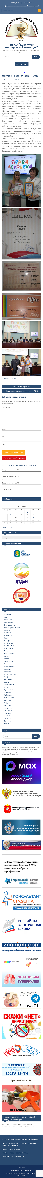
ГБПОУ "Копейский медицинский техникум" (21, 46)
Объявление (8, 661)
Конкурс (6, 378)
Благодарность (9, 625)
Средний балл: (7, 489)
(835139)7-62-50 (16, 3)
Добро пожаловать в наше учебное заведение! (22, 6)
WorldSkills (7, 615)
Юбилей (7, 724)
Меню (23, 64)
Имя (4, 429)
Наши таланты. (9, 653)
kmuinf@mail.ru (29, 3)
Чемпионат (8, 713)
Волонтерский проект (12, 628)
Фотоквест (8, 708)
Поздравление (9, 666)
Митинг (6, 651)
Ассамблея (8, 620)
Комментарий (7, 407)
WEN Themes (21, 1175)
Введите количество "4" (10, 476)
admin (17, 79)
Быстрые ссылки (8, 11)
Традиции (7, 692)
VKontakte (21, 1168)
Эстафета (7, 721)
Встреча (7, 630)
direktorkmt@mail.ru (21, 1153)
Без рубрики (8, 622)
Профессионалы (10, 674)
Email (4, 437)
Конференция (9, 643)
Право (14, 378)
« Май (4, 527)
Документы (8, 635)
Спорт (6, 687)
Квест (6, 638)
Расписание (8, 679)
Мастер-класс (9, 646)
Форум (6, 703)
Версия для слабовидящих (14, 458)
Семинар (7, 682)
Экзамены (7, 716)
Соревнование (9, 685)
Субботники (8, 690)
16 (33, 517)
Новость (7, 659)
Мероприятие (9, 648)
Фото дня (7, 705)
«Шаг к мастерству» (21, 386)
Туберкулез (8, 695)
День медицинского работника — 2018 (21, 391)
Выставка (7, 633)
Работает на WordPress (13, 1173)
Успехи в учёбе (9, 698)
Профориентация (10, 677)
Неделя (6, 656)
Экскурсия (7, 718)
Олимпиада (8, 664)
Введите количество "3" (10, 483)
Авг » (10, 527)
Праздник (7, 669)
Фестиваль (8, 700)
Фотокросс (8, 711)
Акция (6, 617)
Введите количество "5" (10, 470)
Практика (7, 672)
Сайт (3, 444)
